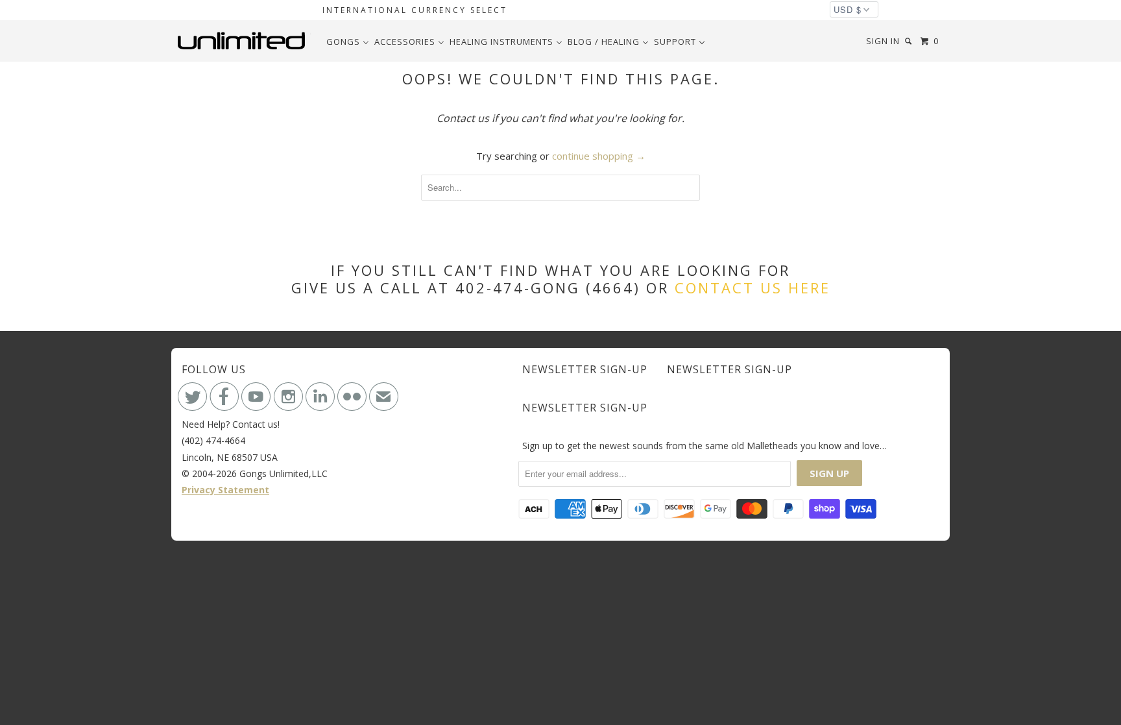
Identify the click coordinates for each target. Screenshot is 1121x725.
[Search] (909, 41)
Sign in (883, 41)
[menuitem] (348, 42)
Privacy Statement (225, 490)
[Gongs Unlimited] (244, 40)
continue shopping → (598, 155)
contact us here (752, 287)
